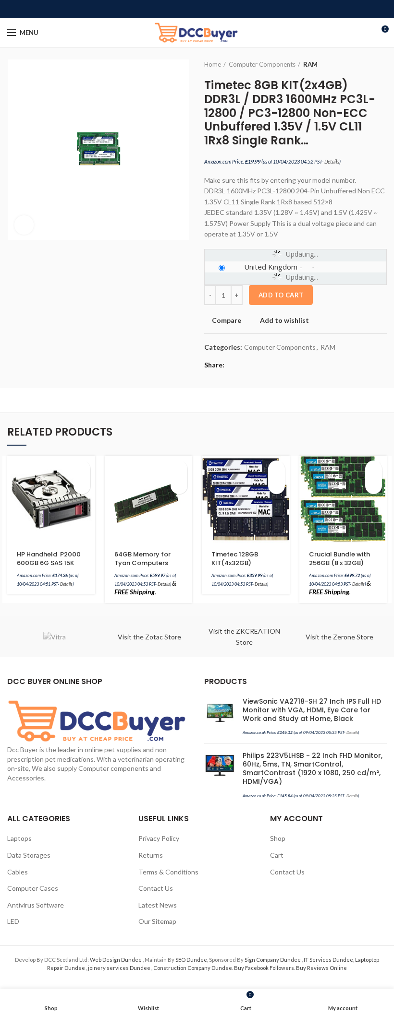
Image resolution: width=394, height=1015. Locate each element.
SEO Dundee (191, 959)
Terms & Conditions (168, 872)
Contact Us (155, 888)
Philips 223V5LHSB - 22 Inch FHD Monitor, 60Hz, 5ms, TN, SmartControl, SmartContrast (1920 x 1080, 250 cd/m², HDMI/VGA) (312, 768)
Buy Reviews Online (321, 968)
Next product (382, 64)
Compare (226, 320)
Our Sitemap (157, 921)
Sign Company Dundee (273, 959)
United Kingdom (270, 266)
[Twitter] (186, 9)
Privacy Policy (158, 838)
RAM (310, 64)
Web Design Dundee (116, 959)
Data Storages (28, 855)
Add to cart (281, 295)
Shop (277, 838)
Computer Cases (32, 888)
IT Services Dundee (328, 959)
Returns (150, 855)
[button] (82, 468)
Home (212, 64)
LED (13, 921)
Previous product (363, 64)
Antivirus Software (35, 905)
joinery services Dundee (119, 968)
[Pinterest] (197, 9)
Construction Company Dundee (192, 968)
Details (331, 161)
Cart (276, 855)
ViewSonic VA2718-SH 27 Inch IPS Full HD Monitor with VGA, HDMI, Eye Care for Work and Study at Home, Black (312, 710)
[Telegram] (219, 9)
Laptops (19, 838)
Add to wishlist (284, 320)
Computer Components (262, 64)
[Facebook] (175, 9)
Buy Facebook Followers (264, 968)
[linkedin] (208, 9)
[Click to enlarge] (24, 225)
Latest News (157, 905)
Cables (17, 872)
